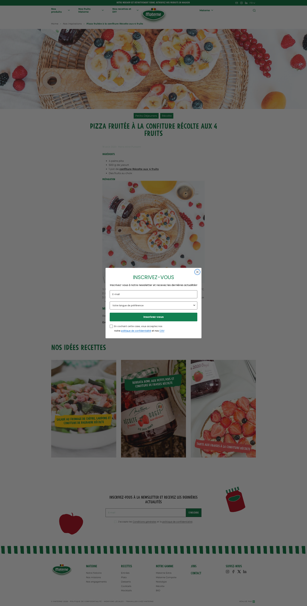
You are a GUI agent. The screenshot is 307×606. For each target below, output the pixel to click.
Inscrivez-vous (153, 317)
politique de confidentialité (136, 330)
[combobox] (152, 305)
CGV (161, 330)
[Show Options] (194, 305)
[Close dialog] (197, 272)
